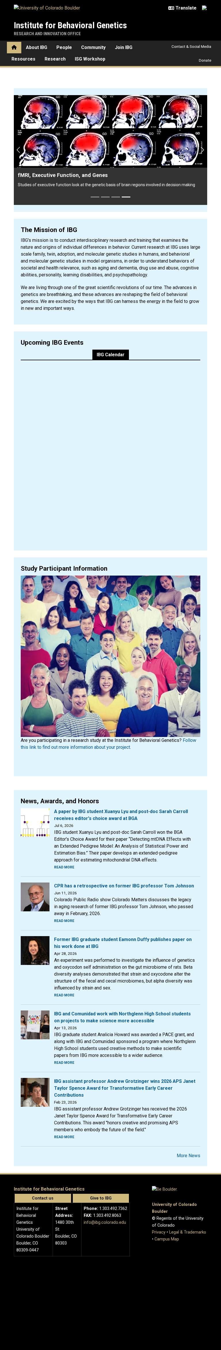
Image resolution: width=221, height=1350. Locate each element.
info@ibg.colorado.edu (105, 1202)
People (64, 47)
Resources (23, 59)
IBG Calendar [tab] (111, 335)
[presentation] (35, 802)
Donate (205, 60)
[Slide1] (95, 177)
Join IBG (123, 47)
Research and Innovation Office (47, 33)
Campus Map (167, 1219)
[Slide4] (126, 177)
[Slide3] (115, 177)
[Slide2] (105, 177)
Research (55, 59)
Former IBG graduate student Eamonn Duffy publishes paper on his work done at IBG (123, 923)
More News (188, 1136)
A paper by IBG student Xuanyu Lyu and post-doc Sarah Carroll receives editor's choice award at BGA (121, 795)
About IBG (36, 47)
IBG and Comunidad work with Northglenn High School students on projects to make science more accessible (122, 997)
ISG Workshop (90, 59)
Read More (64, 848)
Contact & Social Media (191, 46)
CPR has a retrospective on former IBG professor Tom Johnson (124, 866)
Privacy (158, 1212)
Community (93, 47)
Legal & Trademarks (187, 1212)
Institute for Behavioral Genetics (70, 25)
